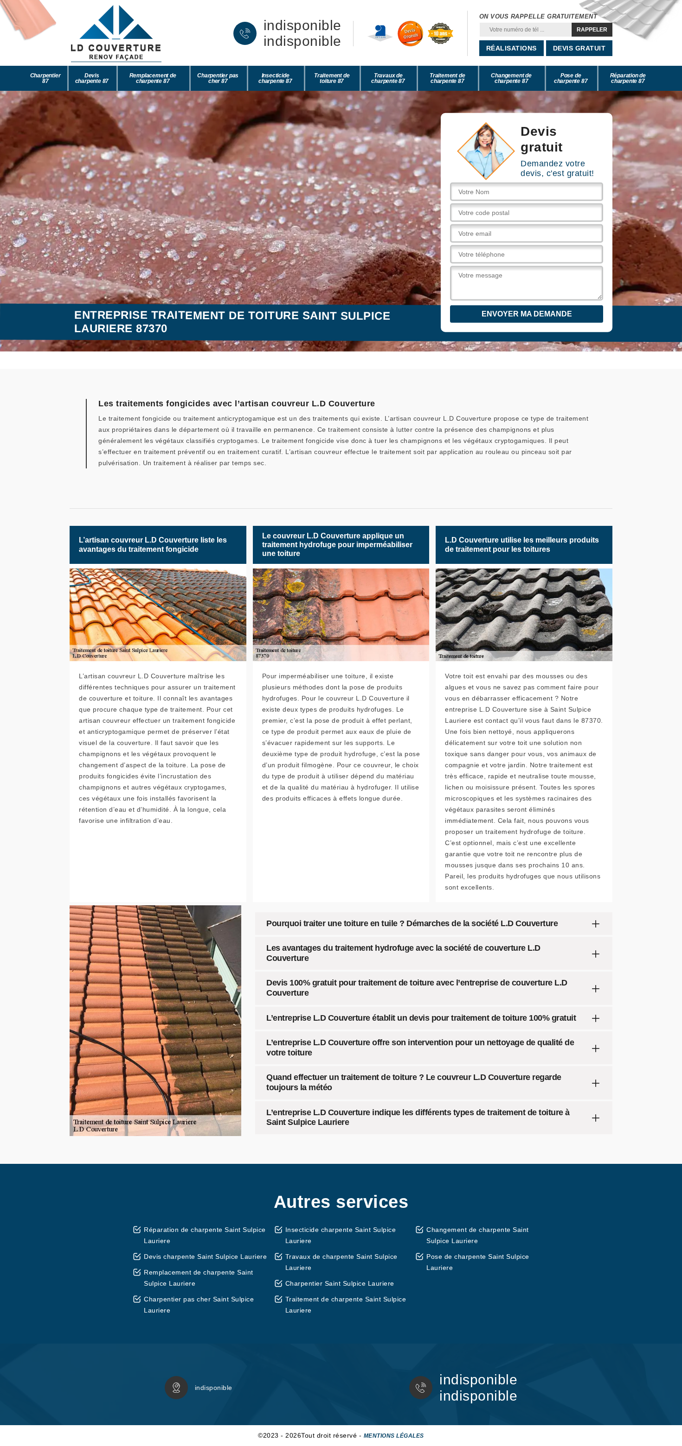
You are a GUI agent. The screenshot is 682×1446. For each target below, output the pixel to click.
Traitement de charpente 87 (447, 78)
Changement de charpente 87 (511, 78)
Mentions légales (394, 1436)
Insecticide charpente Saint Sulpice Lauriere (340, 1235)
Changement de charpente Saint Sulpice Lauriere (477, 1235)
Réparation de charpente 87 (628, 78)
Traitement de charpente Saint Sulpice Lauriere (345, 1304)
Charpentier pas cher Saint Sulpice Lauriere (199, 1304)
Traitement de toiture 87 (331, 78)
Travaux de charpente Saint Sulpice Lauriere (341, 1262)
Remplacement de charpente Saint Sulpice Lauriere (198, 1278)
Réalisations (511, 48)
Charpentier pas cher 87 (217, 78)
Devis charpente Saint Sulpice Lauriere (205, 1256)
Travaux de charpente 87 (388, 78)
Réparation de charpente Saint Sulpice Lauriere (205, 1235)
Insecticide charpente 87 (275, 78)
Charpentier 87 (45, 78)
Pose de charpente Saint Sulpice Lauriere (477, 1262)
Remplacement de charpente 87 (152, 78)
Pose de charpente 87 (571, 78)
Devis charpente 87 (92, 78)
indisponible (302, 25)
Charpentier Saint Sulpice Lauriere (339, 1283)
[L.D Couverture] (116, 33)
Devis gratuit (579, 48)
